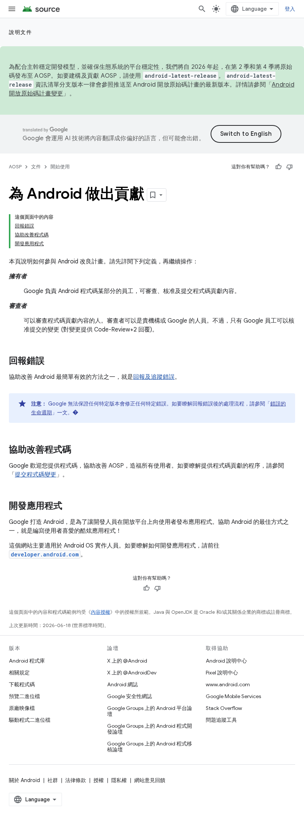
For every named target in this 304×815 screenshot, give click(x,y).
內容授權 (100, 612)
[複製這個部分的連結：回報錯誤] (51, 361)
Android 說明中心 (226, 660)
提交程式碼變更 (35, 474)
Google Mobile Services (233, 696)
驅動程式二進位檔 (29, 720)
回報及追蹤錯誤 (154, 377)
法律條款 (75, 780)
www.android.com (228, 684)
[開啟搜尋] (202, 8)
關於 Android (24, 780)
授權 (98, 780)
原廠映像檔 (22, 708)
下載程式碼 (22, 684)
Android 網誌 (122, 684)
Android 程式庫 (27, 660)
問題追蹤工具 (221, 720)
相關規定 (19, 672)
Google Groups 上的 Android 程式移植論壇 (149, 746)
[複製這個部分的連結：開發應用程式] (69, 506)
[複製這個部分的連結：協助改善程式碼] (78, 450)
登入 (290, 9)
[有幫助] (278, 166)
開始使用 (60, 167)
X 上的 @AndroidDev (131, 672)
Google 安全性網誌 (129, 696)
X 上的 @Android (127, 660)
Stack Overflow (224, 708)
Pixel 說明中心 (222, 672)
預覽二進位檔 (24, 696)
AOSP (15, 167)
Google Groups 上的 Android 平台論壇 (149, 711)
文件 (36, 167)
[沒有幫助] (289, 166)
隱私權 (119, 780)
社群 (52, 780)
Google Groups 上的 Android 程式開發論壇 (149, 729)
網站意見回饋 (149, 780)
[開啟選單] (11, 9)
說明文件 (20, 32)
